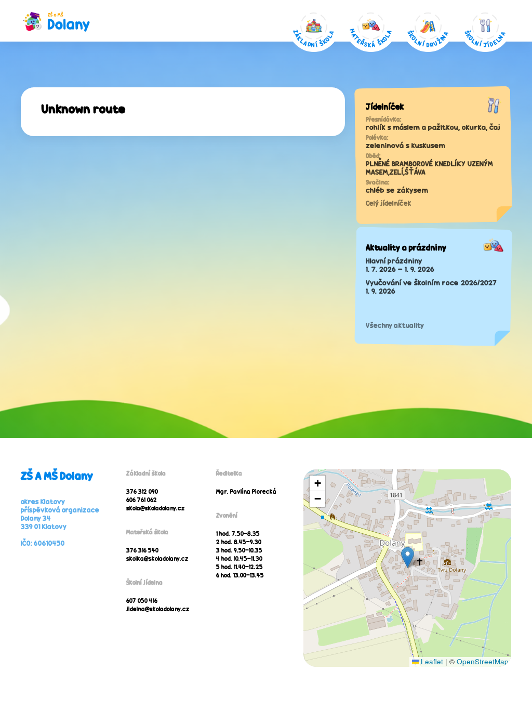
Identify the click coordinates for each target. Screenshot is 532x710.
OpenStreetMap (483, 661)
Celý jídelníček (388, 203)
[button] (407, 557)
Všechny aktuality (395, 325)
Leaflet (431, 661)
